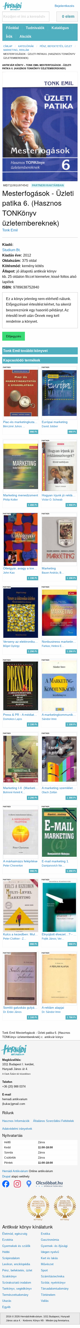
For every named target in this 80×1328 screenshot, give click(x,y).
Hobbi (6, 1252)
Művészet (47, 1264)
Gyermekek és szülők (16, 1246)
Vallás (45, 1300)
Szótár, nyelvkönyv (53, 1282)
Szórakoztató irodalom (16, 1282)
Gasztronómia (50, 1239)
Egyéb (6, 1307)
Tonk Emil (10, 230)
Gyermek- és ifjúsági (54, 1246)
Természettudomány (15, 1294)
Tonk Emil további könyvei (25, 351)
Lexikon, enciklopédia (16, 1264)
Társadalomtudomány (55, 1288)
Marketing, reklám (16, 50)
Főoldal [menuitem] (12, 28)
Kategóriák (26, 46)
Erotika (45, 1233)
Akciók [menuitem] (25, 36)
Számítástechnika (52, 1276)
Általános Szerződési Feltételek (53, 1121)
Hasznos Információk (16, 1121)
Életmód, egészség (14, 1233)
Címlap (7, 46)
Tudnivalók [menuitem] (35, 28)
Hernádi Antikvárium (15, 1171)
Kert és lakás (49, 1258)
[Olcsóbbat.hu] (49, 1184)
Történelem (48, 1294)
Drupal (6, 1176)
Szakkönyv (9, 1276)
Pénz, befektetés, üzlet (56, 46)
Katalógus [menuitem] (60, 28)
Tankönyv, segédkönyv (17, 1288)
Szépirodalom (11, 1258)
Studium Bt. (11, 250)
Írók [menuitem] (9, 36)
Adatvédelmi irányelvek (17, 1128)
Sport (44, 1270)
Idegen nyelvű (50, 1252)
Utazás (6, 1300)
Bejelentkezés (64, 6)
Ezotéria (7, 1239)
